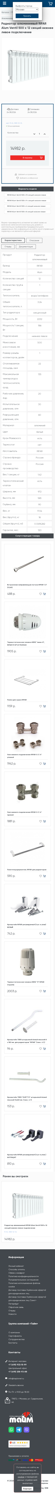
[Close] (48, 724)
